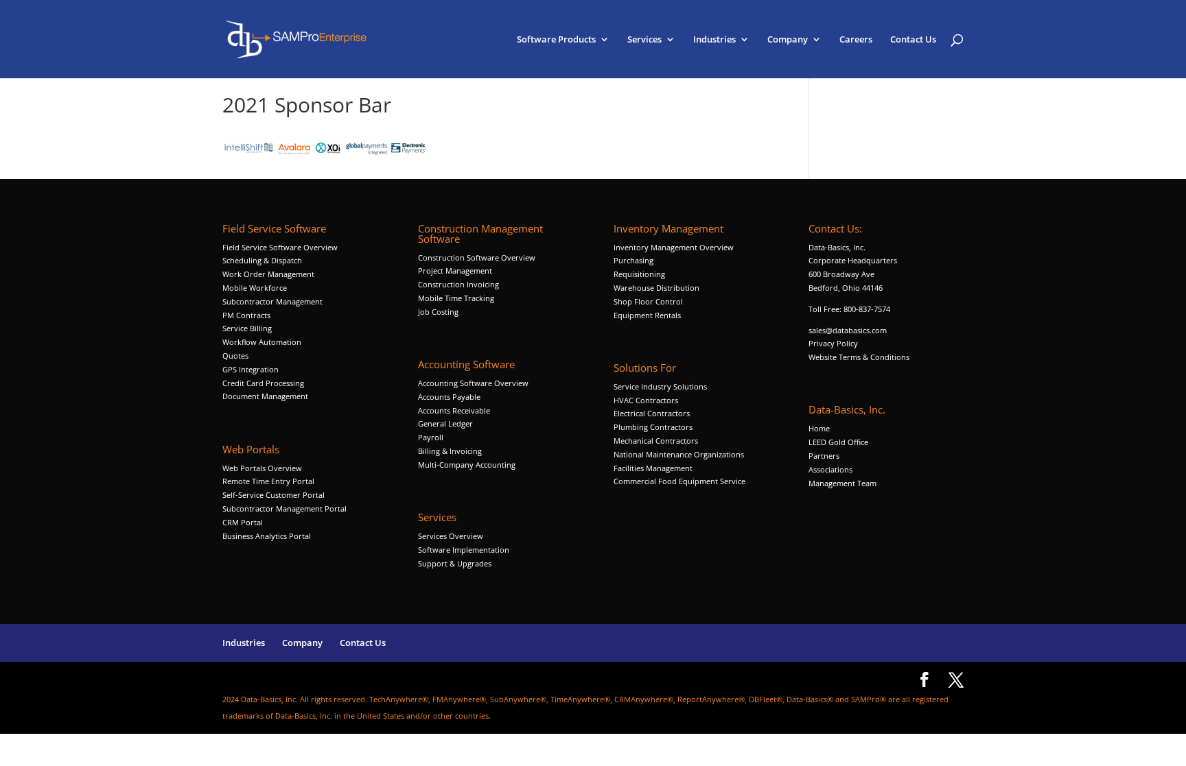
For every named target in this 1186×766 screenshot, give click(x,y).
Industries (714, 39)
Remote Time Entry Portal (268, 481)
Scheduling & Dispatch (262, 260)
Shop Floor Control (648, 301)
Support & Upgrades (454, 563)
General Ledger (445, 423)
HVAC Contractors (646, 400)
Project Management (455, 270)
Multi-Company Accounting (466, 464)
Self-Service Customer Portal (273, 495)
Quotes (235, 355)
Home (819, 428)
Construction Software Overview (476, 257)
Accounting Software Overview (473, 383)
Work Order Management (268, 274)
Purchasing (633, 260)
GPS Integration (250, 369)
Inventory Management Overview (674, 247)
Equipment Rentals (647, 315)
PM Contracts (246, 315)
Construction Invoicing (459, 284)
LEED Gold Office (838, 442)
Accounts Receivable (454, 410)
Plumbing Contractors (653, 427)
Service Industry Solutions (660, 386)
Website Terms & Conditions (859, 357)
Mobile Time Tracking (456, 298)
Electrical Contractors (652, 413)
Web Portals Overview (262, 468)
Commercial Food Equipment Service (679, 481)
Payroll (430, 437)
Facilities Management (653, 468)
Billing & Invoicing (450, 451)
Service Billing (247, 328)
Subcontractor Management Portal (284, 508)
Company (787, 39)
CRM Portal (242, 522)
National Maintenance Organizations (679, 454)
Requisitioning (640, 274)
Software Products (556, 39)
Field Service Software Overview (280, 247)
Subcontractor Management (272, 301)
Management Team (842, 483)
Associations (830, 469)
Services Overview (450, 536)
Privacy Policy (833, 343)
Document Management (266, 396)
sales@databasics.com (848, 330)
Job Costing (438, 312)
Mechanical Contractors (656, 440)
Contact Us (913, 39)
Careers (855, 39)
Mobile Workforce (254, 288)
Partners (824, 456)
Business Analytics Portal (266, 536)
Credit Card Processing (263, 383)
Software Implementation (463, 549)
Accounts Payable (449, 397)
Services (644, 39)
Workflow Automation (261, 342)
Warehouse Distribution (656, 288)
